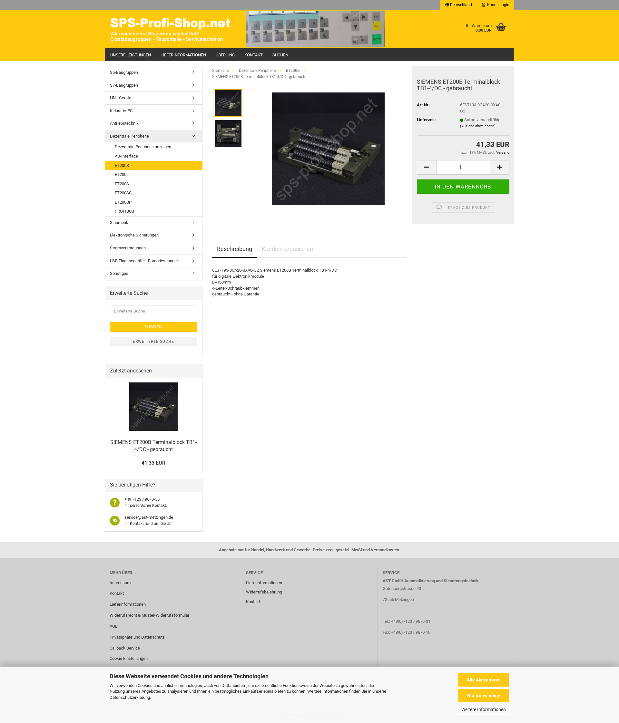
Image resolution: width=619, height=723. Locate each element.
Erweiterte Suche (153, 341)
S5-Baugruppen (124, 72)
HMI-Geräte (120, 97)
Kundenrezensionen (287, 249)
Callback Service (125, 648)
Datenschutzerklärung (130, 697)
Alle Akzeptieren (484, 679)
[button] (458, 5)
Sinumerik (119, 222)
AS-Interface (126, 156)
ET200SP (123, 202)
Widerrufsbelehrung (264, 592)
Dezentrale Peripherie (129, 136)
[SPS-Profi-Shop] (173, 29)
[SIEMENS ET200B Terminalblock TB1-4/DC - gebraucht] (328, 148)
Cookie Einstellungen (129, 658)
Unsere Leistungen (130, 55)
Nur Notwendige (483, 695)
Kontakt (253, 55)
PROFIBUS (124, 211)
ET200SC (123, 192)
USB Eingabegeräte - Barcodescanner (144, 260)
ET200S (122, 183)
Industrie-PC (121, 110)
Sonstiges (119, 273)
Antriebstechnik (124, 123)
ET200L (122, 174)
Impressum (120, 582)
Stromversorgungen (128, 248)
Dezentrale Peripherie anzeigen (143, 146)
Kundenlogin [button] (497, 5)
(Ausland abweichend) (478, 126)
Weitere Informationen (483, 709)
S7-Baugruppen (124, 85)
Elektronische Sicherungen (134, 235)
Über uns (225, 55)
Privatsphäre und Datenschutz (137, 637)
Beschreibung (234, 249)
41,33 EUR (153, 463)
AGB (114, 626)
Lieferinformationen (183, 55)
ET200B (122, 165)
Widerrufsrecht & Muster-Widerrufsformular (149, 615)
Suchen (280, 55)
